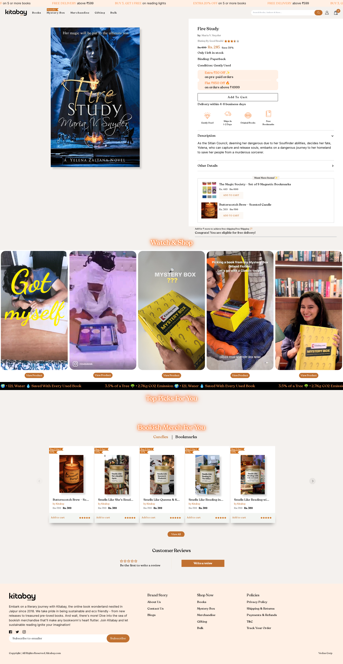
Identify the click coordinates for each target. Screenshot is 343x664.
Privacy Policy (257, 602)
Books (201, 602)
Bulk (200, 628)
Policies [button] (253, 595)
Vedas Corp (325, 653)
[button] (38, 13)
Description (206, 136)
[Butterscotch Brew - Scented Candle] (71, 481)
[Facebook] (10, 631)
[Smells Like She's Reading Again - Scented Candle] (117, 482)
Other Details (208, 166)
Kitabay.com (53, 653)
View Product (34, 375)
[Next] (312, 481)
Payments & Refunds (262, 615)
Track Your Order (259, 628)
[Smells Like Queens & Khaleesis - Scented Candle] (162, 482)
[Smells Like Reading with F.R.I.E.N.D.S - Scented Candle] (252, 482)
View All (176, 534)
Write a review (203, 563)
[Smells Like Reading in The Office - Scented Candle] (207, 482)
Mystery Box (206, 609)
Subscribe (118, 638)
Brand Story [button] (157, 595)
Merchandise (206, 615)
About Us (154, 602)
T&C (250, 622)
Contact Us (155, 609)
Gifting (202, 622)
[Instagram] (24, 631)
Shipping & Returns (261, 609)
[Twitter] (17, 631)
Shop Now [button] (205, 595)
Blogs (151, 615)
